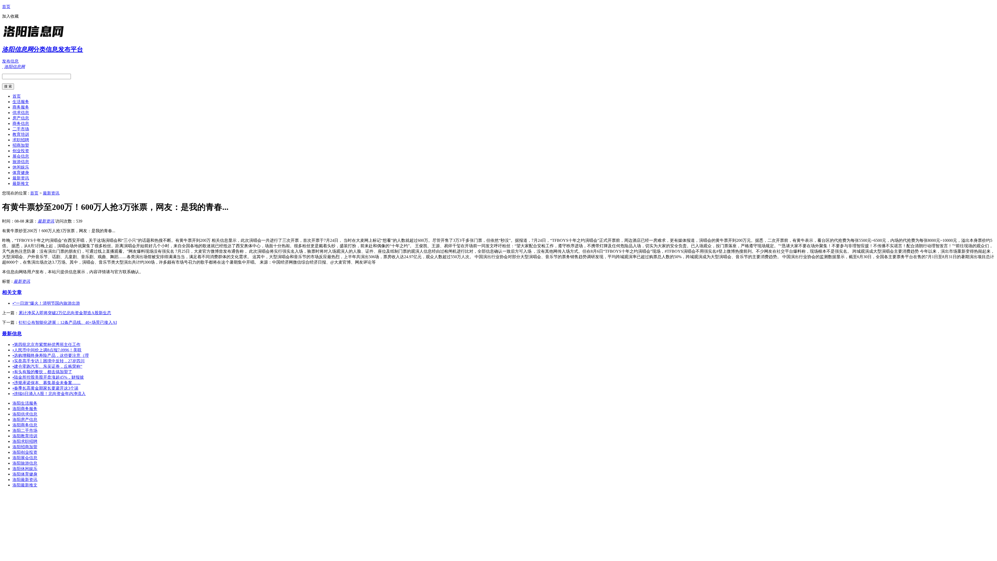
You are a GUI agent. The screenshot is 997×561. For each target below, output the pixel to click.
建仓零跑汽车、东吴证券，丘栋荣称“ (47, 366)
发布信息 (10, 61)
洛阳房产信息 (24, 419)
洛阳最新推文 (24, 485)
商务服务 (20, 107)
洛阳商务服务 (24, 408)
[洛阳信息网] (34, 37)
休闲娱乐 (20, 167)
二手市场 (20, 129)
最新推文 (20, 183)
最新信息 (12, 333)
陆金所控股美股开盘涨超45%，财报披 (48, 377)
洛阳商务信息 (24, 425)
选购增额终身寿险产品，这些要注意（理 (50, 355)
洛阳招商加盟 (24, 447)
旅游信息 (20, 161)
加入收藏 (10, 16)
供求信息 (20, 112)
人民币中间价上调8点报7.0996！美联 (47, 350)
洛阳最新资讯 (24, 479)
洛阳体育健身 (24, 474)
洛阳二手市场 (24, 430)
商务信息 (20, 123)
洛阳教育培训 (24, 436)
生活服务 (20, 101)
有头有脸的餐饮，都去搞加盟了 (42, 372)
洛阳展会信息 (24, 458)
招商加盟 (20, 145)
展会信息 (20, 156)
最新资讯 (20, 178)
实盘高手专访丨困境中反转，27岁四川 (48, 361)
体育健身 (20, 172)
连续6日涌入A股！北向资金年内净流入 (49, 393)
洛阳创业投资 (24, 452)
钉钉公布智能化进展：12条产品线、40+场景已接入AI (68, 322)
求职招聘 (20, 140)
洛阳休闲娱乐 (24, 468)
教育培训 (20, 134)
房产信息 (20, 118)
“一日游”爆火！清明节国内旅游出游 (46, 303)
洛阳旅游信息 (24, 463)
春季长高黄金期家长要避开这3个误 (45, 388)
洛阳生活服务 (24, 403)
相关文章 (12, 292)
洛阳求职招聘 (24, 441)
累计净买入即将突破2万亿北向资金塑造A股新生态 (65, 313)
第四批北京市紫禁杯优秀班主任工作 (46, 344)
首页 (6, 6)
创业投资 (20, 151)
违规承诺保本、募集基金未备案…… (46, 382)
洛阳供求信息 (24, 414)
